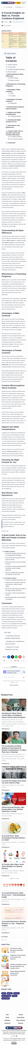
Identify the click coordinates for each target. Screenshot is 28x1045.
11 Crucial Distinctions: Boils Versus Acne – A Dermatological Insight (13, 895)
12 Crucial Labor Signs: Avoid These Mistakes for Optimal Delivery (13, 866)
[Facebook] (11, 1036)
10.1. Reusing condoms (14, 116)
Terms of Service (20, 1020)
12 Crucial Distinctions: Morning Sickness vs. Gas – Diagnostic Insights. (14, 923)
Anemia (21, 1014)
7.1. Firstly (11, 93)
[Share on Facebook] (8, 656)
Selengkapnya (6, 728)
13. (14, 132)
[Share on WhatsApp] (16, 656)
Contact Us (7, 1023)
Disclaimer (7, 1020)
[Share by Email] (20, 656)
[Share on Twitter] (12, 656)
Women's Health (6, 995)
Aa (4, 660)
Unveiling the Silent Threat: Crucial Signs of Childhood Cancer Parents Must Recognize (13, 715)
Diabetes (10, 993)
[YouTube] (16, 1036)
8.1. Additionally (12, 103)
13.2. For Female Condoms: (15, 139)
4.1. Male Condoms (11, 71)
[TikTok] (14, 1036)
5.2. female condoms (13, 80)
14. (10, 142)
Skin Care (16, 993)
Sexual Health (7, 25)
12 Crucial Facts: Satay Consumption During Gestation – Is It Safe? (14, 838)
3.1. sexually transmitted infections (15, 69)
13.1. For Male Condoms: (15, 136)
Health (3, 993)
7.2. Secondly (11, 95)
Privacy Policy (20, 1017)
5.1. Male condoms (13, 78)
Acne (7, 1014)
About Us (20, 1023)
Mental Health (5, 998)
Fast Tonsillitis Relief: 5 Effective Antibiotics (16, 7)
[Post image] (14, 705)
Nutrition (14, 995)
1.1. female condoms (11, 64)
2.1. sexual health (10, 67)
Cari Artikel (4, 936)
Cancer (7, 1017)
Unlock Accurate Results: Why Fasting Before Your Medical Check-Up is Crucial (13, 809)
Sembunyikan (14, 685)
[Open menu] (15, 3)
